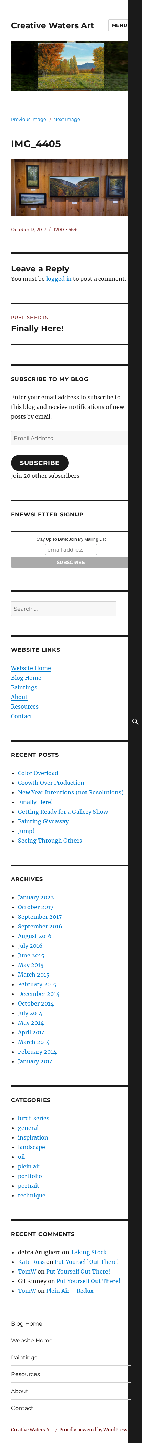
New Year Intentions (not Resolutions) (71, 792)
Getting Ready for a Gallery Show (63, 811)
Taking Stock (89, 1252)
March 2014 (34, 1042)
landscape (31, 1147)
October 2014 (36, 1003)
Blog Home (26, 677)
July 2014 (30, 1013)
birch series (33, 1118)
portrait (28, 1185)
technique (31, 1195)
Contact (21, 716)
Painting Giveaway (43, 821)
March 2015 (34, 974)
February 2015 (37, 984)
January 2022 (36, 897)
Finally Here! (35, 801)
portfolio (30, 1176)
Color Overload (38, 773)
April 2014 (31, 1032)
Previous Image (28, 119)
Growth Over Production (51, 782)
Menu (119, 25)
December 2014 (39, 993)
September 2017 (40, 916)
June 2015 (31, 955)
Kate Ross (31, 1261)
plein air (29, 1166)
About (19, 696)
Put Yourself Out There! (87, 1261)
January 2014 (35, 1061)
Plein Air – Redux (70, 1290)
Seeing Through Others (50, 840)
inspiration (33, 1137)
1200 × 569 (65, 229)
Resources (25, 706)
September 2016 (40, 926)
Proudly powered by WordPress (93, 1430)
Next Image (66, 119)
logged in (59, 278)
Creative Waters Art (52, 25)
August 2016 (35, 935)
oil (21, 1156)
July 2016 (30, 945)
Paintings (24, 687)
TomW (27, 1271)
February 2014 (37, 1051)
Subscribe (40, 463)
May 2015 (31, 964)
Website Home (31, 667)
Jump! (26, 830)
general (28, 1127)
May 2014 (31, 1022)
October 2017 (35, 907)
